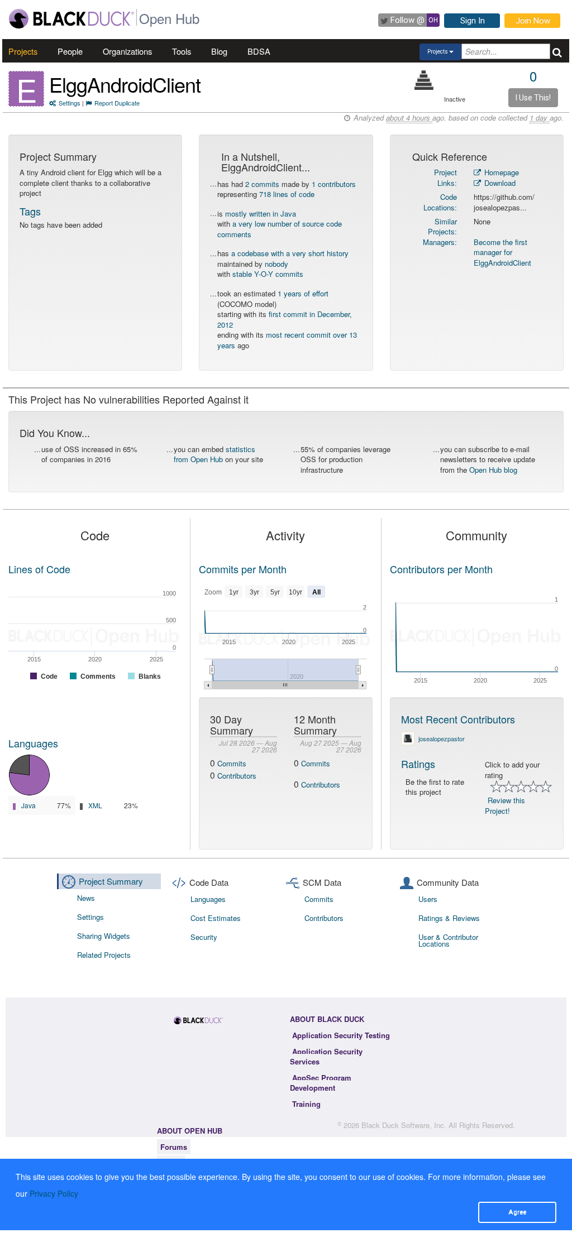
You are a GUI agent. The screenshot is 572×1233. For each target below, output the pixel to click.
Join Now (533, 21)
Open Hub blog (493, 469)
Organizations (127, 51)
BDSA (258, 51)
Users (427, 899)
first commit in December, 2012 (284, 319)
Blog (219, 51)
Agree (517, 1212)
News (86, 898)
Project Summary (111, 881)
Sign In (472, 21)
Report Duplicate (117, 102)
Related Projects (104, 954)
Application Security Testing (341, 1035)
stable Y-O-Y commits (267, 273)
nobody (276, 263)
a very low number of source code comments (279, 228)
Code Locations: (440, 202)
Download (499, 182)
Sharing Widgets (103, 935)
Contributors (236, 775)
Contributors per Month (441, 569)
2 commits (262, 184)
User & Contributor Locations (448, 940)
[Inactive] (424, 80)
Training (306, 1103)
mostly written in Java (260, 213)
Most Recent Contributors (458, 719)
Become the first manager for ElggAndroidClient (502, 252)
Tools (181, 51)
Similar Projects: (442, 226)
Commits (231, 763)
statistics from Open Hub (214, 454)
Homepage (500, 172)
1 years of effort (303, 293)
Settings (69, 102)
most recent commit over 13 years (287, 340)
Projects (22, 51)
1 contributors (334, 184)
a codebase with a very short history (290, 253)
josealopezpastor (441, 738)
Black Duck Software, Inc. (403, 1125)
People (70, 51)
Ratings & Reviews (449, 918)
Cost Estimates (215, 918)
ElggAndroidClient (125, 84)
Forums (173, 1146)
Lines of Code (39, 569)
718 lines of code (286, 194)
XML (95, 805)
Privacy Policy (54, 1193)
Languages (33, 743)
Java (28, 805)
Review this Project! (505, 805)
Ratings (418, 763)
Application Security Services (326, 1056)
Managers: (440, 242)
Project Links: (445, 177)
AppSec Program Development (320, 1082)
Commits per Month (243, 569)
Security (203, 937)
